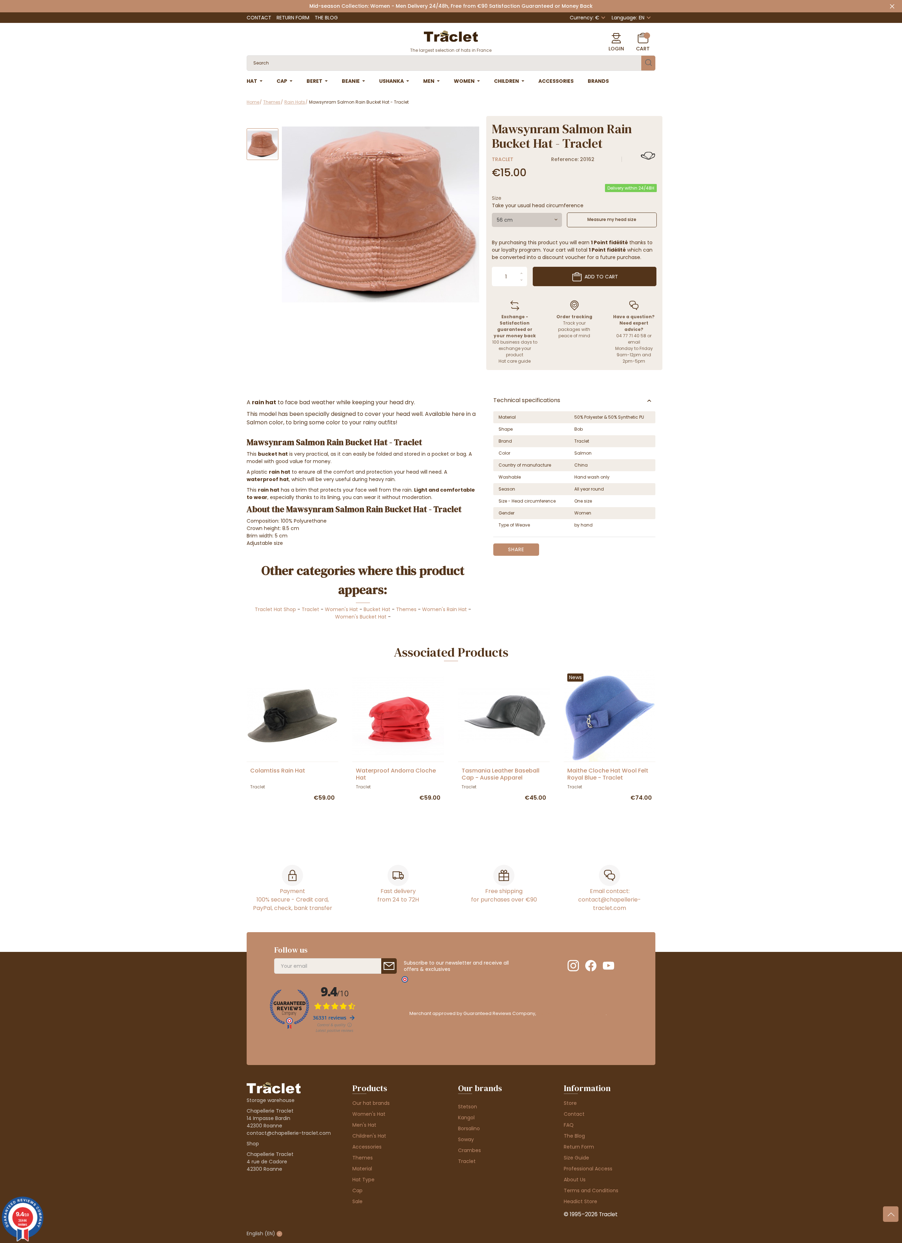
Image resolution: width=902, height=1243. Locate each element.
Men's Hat (364, 1124)
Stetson (467, 1106)
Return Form (293, 17)
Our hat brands (371, 1103)
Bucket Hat (377, 609)
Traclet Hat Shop (275, 609)
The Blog (326, 17)
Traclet (502, 159)
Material (362, 1168)
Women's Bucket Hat (361, 616)
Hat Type (363, 1179)
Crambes (469, 1150)
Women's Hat (341, 609)
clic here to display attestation (571, 1013)
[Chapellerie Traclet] (451, 35)
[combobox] (527, 220)
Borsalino (469, 1128)
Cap (357, 1190)
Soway (466, 1139)
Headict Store (580, 1201)
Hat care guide (515, 361)
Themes (406, 609)
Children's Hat (369, 1135)
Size (496, 198)
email (634, 342)
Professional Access (588, 1168)
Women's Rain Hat (444, 609)
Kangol (466, 1117)
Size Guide (576, 1157)
